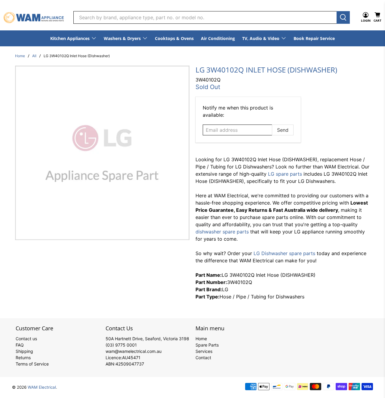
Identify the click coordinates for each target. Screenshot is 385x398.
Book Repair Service (314, 38)
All (34, 56)
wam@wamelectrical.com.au (134, 351)
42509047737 (130, 363)
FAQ (20, 344)
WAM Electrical (42, 387)
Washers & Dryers (122, 38)
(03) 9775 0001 (121, 344)
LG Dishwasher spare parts (284, 253)
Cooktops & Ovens (174, 38)
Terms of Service (32, 363)
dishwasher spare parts (222, 232)
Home (20, 56)
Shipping (24, 351)
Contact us (26, 338)
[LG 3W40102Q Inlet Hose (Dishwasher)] (102, 153)
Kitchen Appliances (70, 38)
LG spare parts (285, 174)
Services (204, 351)
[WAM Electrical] (34, 17)
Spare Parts (207, 344)
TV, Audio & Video (260, 38)
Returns (23, 357)
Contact (203, 357)
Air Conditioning (218, 38)
